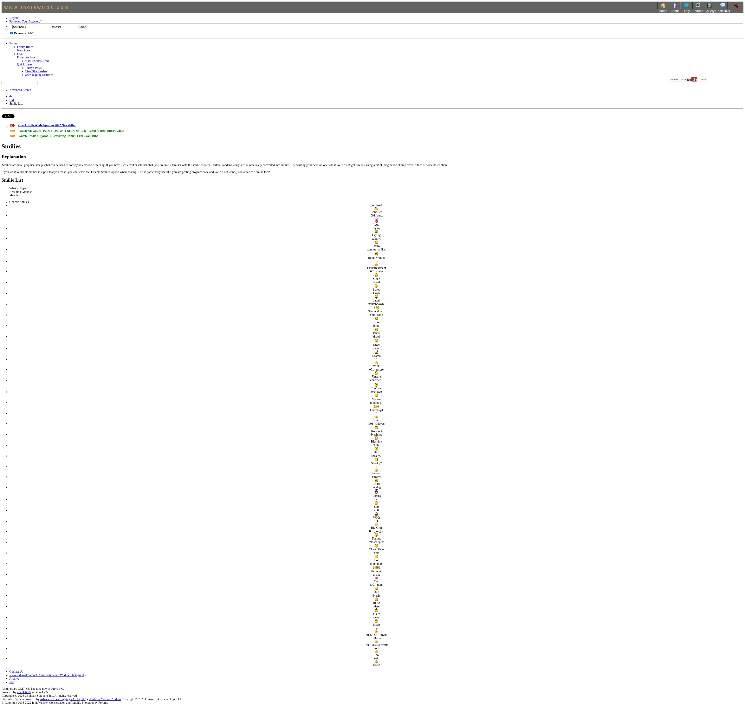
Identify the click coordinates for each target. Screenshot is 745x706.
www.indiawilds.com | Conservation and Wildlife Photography (47, 675)
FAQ (20, 53)
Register (14, 18)
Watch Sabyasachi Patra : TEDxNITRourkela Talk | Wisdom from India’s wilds (71, 130)
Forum (13, 43)
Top (11, 682)
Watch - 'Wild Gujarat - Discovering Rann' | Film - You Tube (58, 136)
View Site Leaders (36, 71)
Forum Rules (25, 47)
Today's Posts (33, 67)
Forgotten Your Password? (25, 21)
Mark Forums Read (37, 60)
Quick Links (24, 64)
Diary (686, 11)
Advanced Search (20, 90)
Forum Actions (26, 57)
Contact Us (16, 671)
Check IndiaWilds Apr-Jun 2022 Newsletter (47, 125)
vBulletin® (24, 692)
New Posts (23, 50)
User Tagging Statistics (39, 74)
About (674, 11)
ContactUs (722, 11)
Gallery (710, 11)
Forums (698, 11)
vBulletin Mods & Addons (105, 699)
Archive (14, 678)
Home (663, 11)
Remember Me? (23, 33)
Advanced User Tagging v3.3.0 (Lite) (63, 699)
